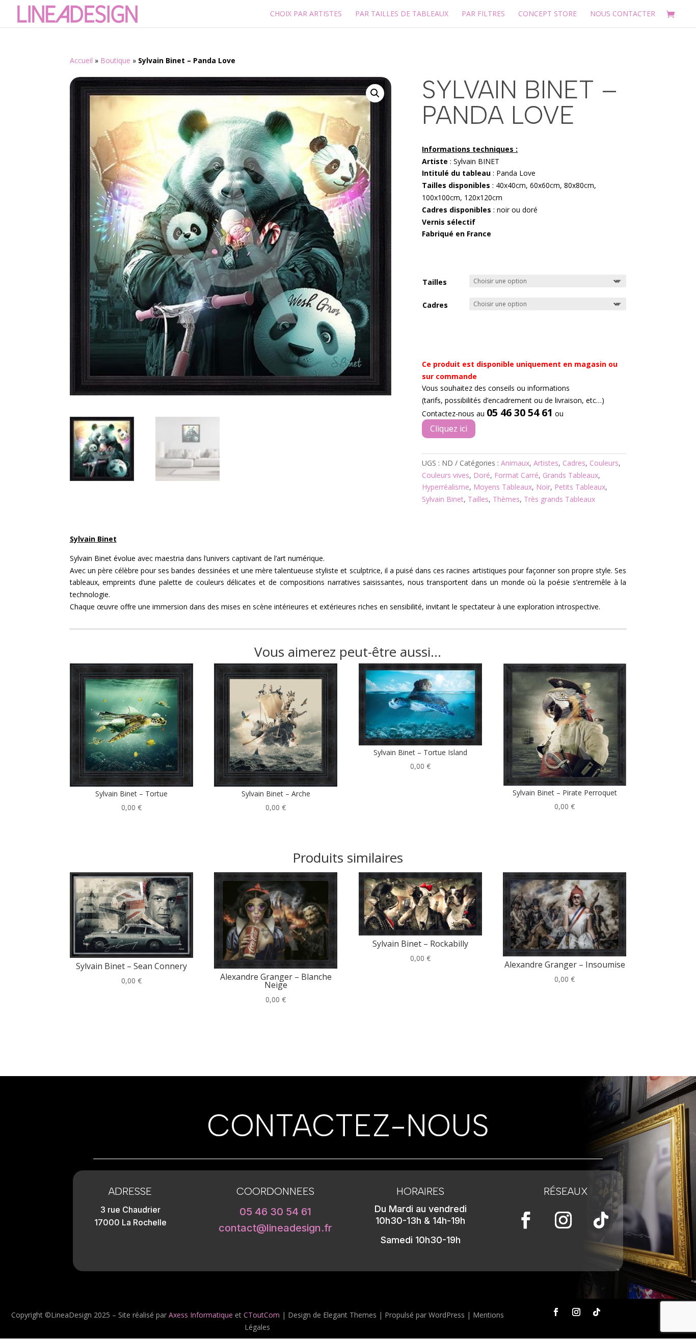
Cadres (435, 305)
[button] (375, 93)
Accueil (81, 60)
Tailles (434, 282)
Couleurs (604, 463)
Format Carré (516, 475)
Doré (481, 475)
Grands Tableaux (570, 475)
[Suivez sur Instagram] (563, 1220)
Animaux (515, 463)
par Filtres (483, 14)
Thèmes (506, 499)
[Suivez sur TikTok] (601, 1220)
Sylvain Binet (443, 499)
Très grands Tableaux (559, 499)
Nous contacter (622, 14)
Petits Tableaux (579, 487)
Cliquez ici (448, 428)
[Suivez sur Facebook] (526, 1220)
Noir (543, 487)
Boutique (115, 60)
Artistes (545, 463)
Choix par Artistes (306, 14)
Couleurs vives (445, 475)
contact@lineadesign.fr (275, 1228)
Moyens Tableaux (502, 487)
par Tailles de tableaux (401, 14)
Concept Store (547, 14)
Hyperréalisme (445, 487)
